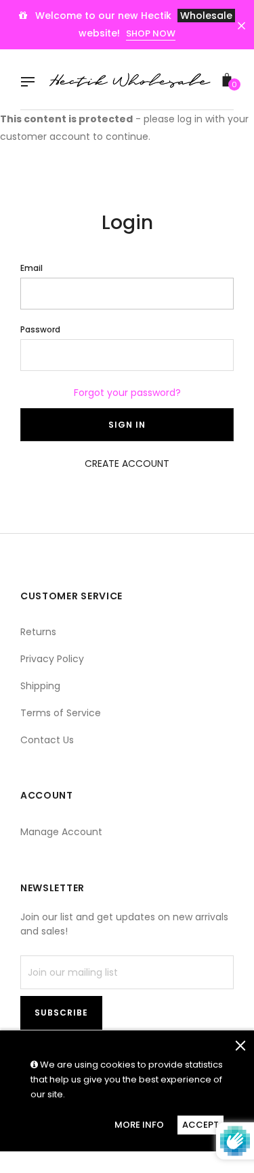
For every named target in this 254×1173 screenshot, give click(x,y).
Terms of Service (60, 713)
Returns (38, 632)
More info (139, 1124)
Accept (200, 1124)
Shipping (40, 686)
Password (40, 329)
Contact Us (47, 740)
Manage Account (61, 832)
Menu (31, 83)
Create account (127, 463)
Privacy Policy (52, 659)
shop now (150, 33)
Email (31, 268)
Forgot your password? (127, 392)
